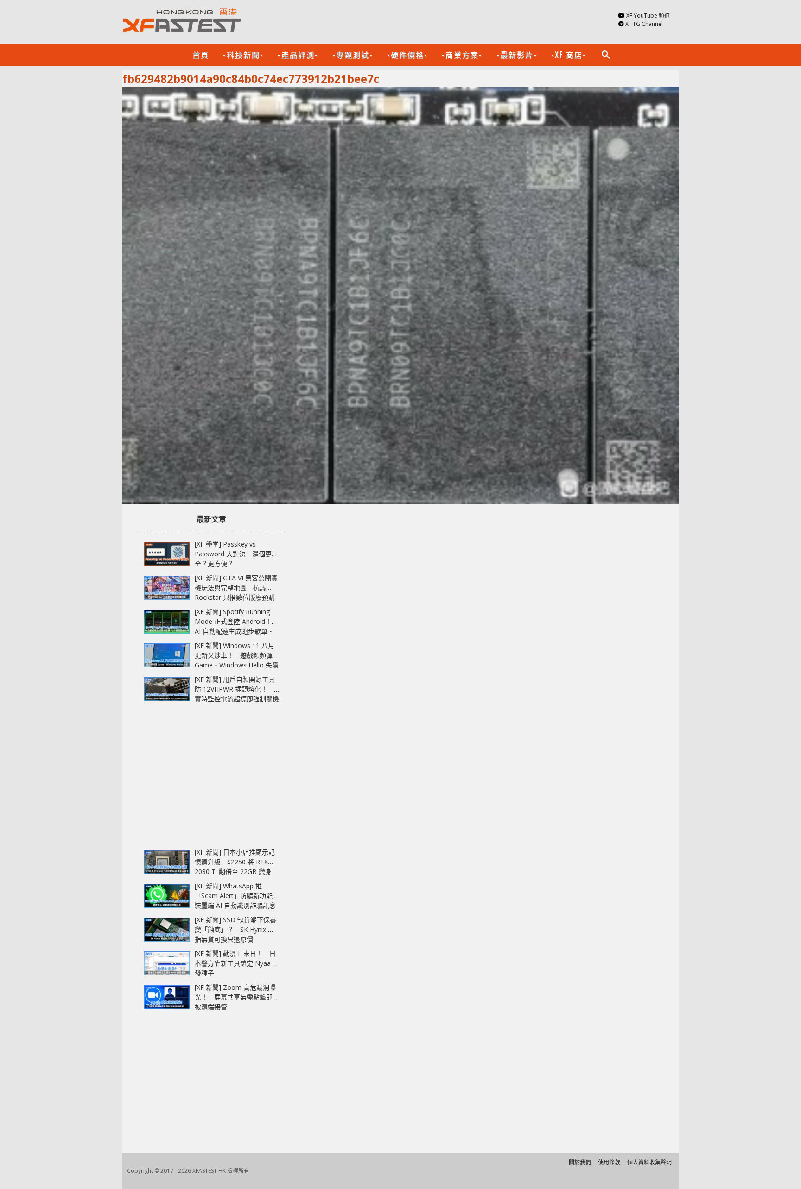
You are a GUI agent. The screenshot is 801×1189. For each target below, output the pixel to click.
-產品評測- (298, 54)
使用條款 (609, 1162)
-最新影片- (516, 54)
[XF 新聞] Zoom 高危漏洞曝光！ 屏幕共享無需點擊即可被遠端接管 (237, 997)
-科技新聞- (243, 54)
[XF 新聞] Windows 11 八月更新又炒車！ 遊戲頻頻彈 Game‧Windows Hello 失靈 (237, 655)
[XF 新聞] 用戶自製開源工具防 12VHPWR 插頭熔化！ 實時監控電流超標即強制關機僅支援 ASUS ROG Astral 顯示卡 (237, 699)
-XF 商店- (568, 54)
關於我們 (580, 1162)
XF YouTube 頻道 (648, 15)
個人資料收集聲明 (649, 1162)
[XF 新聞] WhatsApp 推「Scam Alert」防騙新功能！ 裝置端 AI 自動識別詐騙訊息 (240, 895)
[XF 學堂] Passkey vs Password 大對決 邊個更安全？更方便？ (236, 554)
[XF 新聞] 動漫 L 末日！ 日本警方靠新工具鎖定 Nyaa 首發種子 (237, 963)
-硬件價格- (407, 54)
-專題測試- (352, 54)
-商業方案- (462, 54)
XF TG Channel (644, 24)
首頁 (200, 54)
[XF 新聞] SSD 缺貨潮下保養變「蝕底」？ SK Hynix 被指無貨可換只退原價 (235, 929)
